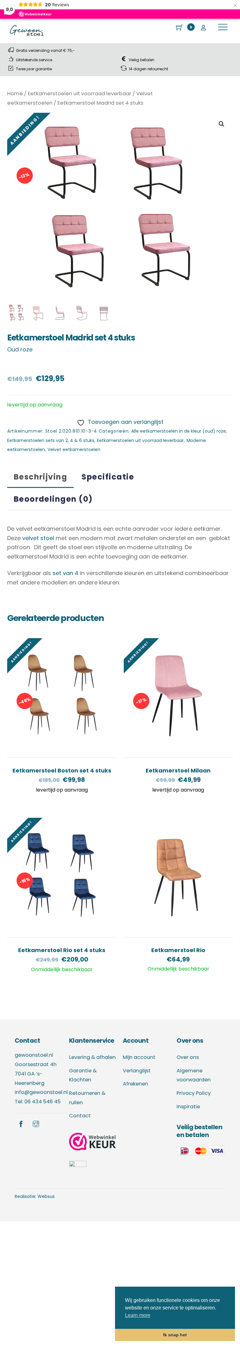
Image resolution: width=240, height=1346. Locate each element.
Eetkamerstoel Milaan (178, 770)
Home (15, 93)
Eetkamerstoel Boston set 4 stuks (61, 770)
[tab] (40, 477)
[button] (221, 124)
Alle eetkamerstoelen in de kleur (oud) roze (178, 431)
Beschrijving (41, 476)
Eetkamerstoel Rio (178, 950)
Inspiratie (188, 1106)
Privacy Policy (194, 1093)
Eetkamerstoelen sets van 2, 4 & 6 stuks (50, 440)
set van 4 (65, 573)
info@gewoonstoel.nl (41, 1092)
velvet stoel (38, 538)
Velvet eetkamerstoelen (74, 449)
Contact (80, 1115)
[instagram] (36, 1123)
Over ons (188, 1057)
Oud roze (19, 349)
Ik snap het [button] (175, 1334)
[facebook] (21, 1123)
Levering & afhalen (92, 1057)
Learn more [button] (137, 1315)
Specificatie (108, 476)
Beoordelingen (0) (53, 499)
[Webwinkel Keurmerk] (92, 1143)
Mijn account (139, 1057)
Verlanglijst (137, 1070)
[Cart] (180, 27)
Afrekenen (135, 1083)
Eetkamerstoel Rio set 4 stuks (61, 950)
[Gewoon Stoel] (26, 35)
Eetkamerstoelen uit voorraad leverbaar (79, 93)
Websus (46, 1196)
